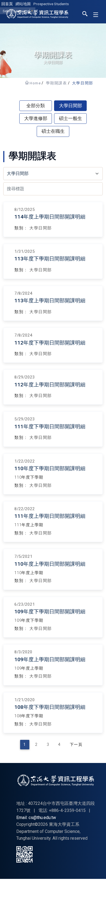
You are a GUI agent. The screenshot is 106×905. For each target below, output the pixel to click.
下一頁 (76, 744)
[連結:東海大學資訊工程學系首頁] (55, 780)
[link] (53, 219)
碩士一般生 (70, 118)
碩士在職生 (53, 131)
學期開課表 (56, 83)
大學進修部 (35, 118)
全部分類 (35, 105)
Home (35, 83)
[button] (85, 14)
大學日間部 (82, 83)
